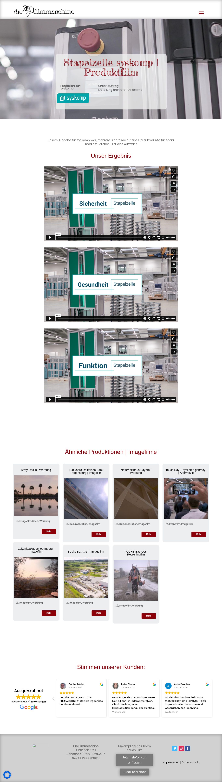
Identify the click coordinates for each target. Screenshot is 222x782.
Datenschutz (191, 762)
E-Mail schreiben (134, 772)
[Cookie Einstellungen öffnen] (7, 778)
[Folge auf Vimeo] (174, 748)
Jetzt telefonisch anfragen (134, 759)
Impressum (171, 762)
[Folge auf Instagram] (181, 748)
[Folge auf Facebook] (187, 748)
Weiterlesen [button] (118, 712)
